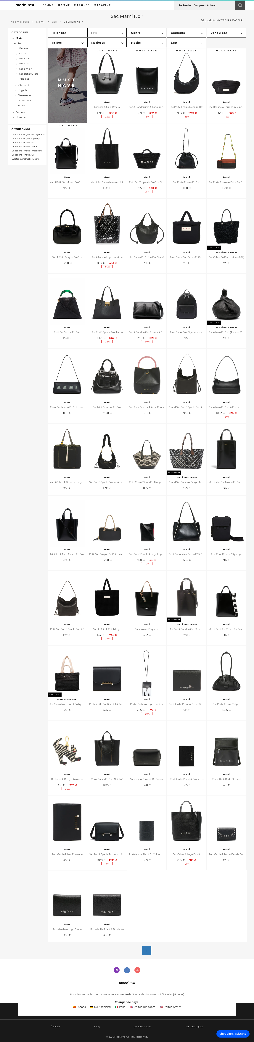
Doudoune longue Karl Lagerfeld (28, 134)
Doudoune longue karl (23, 142)
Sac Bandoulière (28, 73)
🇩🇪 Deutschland (100, 1007)
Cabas (23, 53)
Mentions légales (194, 1027)
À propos (55, 1027)
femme (48, 5)
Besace (23, 48)
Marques (82, 5)
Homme (20, 117)
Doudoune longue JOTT (23, 155)
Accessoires (25, 100)
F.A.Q (97, 1027)
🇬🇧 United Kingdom (142, 1007)
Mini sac (24, 78)
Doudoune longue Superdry (26, 138)
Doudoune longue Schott (24, 147)
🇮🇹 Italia (120, 1007)
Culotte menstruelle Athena (25, 159)
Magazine (102, 5)
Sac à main (25, 68)
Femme (20, 112)
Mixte (19, 38)
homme (64, 5)
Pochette (24, 63)
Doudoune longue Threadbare (27, 151)
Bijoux (21, 105)
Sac (20, 43)
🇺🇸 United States (170, 1007)
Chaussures (24, 95)
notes (178, 994)
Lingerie (22, 90)
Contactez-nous (142, 1027)
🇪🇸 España (79, 1007)
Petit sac (24, 58)
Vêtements (24, 85)
